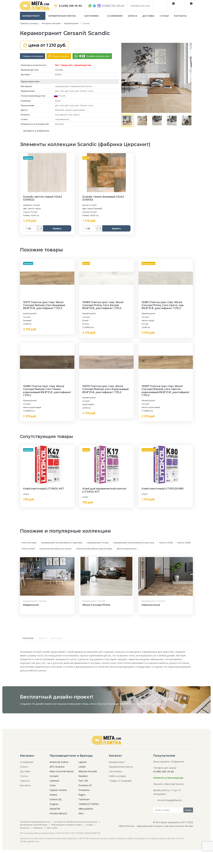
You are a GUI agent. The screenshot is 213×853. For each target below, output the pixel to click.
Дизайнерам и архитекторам (33, 824)
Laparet (82, 761)
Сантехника (91, 15)
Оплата (132, 15)
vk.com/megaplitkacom (169, 800)
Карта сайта (51, 828)
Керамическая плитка (62, 15)
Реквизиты (38, 828)
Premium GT (85, 785)
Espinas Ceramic (58, 790)
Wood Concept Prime (96, 604)
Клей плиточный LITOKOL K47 (43, 488)
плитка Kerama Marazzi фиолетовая (94, 548)
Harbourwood (151, 604)
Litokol (26, 494)
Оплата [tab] (43, 638)
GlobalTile (55, 808)
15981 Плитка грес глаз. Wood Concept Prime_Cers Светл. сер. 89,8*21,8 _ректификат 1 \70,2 (163, 305)
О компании (115, 15)
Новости (25, 780)
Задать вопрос (60, 56)
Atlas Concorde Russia (61, 771)
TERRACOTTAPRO (88, 804)
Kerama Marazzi (58, 813)
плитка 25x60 (28, 548)
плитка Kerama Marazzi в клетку (55, 548)
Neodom (83, 775)
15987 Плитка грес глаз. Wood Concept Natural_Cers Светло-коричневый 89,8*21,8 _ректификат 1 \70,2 (166, 391)
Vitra (80, 813)
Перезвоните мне (140, 6)
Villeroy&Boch (85, 808)
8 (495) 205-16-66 (70, 5)
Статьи (164, 15)
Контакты (180, 15)
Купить (57, 228)
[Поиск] (180, 6)
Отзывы (89, 824)
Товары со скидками (120, 780)
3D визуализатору (154, 703)
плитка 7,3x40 (166, 542)
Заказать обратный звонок (168, 783)
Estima (53, 794)
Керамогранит (31, 15)
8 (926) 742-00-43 (112, 5)
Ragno (81, 794)
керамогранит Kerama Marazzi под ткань (133, 542)
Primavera (84, 790)
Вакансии (24, 828)
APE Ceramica (57, 766)
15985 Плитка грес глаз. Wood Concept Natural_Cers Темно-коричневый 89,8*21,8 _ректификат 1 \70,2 (47, 391)
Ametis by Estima (59, 761)
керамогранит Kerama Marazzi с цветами (61, 542)
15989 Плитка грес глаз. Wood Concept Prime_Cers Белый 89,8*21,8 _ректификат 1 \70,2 (102, 305)
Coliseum (54, 780)
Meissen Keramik (87, 771)
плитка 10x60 (183, 542)
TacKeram (84, 799)
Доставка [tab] (57, 638)
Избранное (177, 761)
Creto (53, 785)
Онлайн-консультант (98, 56)
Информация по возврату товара (66, 824)
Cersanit (59, 69)
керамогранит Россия (98, 542)
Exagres (54, 804)
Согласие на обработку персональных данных (75, 821)
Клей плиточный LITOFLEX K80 (163, 488)
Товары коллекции (32, 56)
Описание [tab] (28, 638)
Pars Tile (83, 780)
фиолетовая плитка (126, 548)
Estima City (56, 799)
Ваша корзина (161, 761)
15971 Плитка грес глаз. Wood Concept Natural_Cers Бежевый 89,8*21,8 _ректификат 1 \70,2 (44, 305)
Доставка (148, 15)
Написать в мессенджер (168, 777)
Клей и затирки (117, 775)
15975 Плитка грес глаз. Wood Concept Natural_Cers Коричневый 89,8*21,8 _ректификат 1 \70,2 (105, 389)
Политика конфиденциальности (35, 821)
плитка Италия (29, 542)
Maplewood (31, 604)
